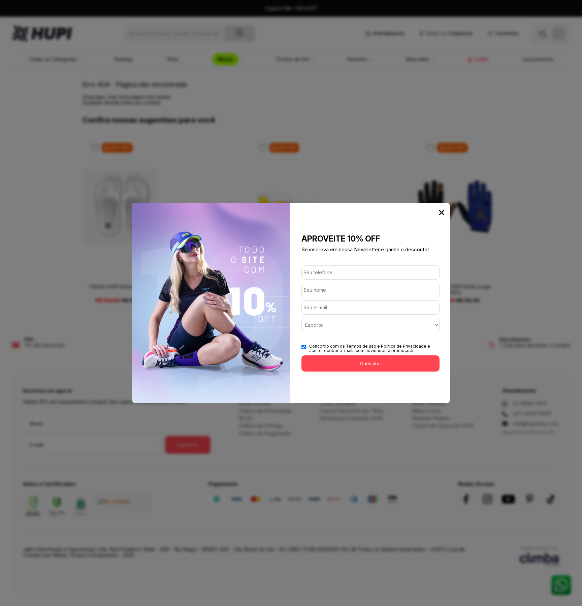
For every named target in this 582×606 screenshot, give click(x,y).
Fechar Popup (441, 212)
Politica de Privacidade (403, 346)
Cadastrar (370, 363)
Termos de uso (361, 346)
